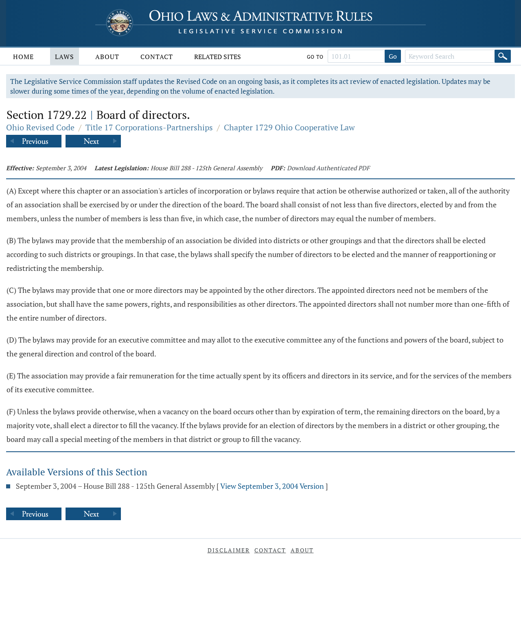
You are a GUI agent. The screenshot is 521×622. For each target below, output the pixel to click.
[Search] (503, 56)
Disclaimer (229, 550)
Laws (64, 56)
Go (393, 56)
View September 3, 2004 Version (272, 486)
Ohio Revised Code (40, 127)
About (107, 56)
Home (23, 56)
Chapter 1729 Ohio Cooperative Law (289, 127)
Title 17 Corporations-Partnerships (149, 127)
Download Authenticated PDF (328, 168)
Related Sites (217, 56)
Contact (156, 56)
